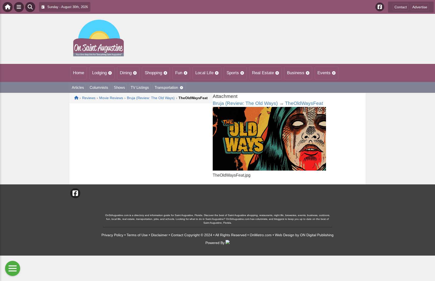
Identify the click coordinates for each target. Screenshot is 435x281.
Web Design (284, 235)
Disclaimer (159, 235)
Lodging (99, 72)
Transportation (166, 87)
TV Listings (140, 87)
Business (295, 72)
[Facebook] (379, 7)
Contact (400, 7)
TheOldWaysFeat (304, 103)
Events (324, 72)
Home (78, 72)
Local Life (204, 72)
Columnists (99, 87)
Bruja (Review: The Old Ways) (245, 103)
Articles (78, 87)
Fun (178, 72)
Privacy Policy (112, 235)
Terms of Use (137, 235)
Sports (233, 72)
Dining (126, 72)
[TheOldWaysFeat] (269, 169)
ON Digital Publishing (317, 235)
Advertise (419, 7)
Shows (119, 87)
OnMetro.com (261, 235)
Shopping (153, 72)
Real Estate (263, 72)
